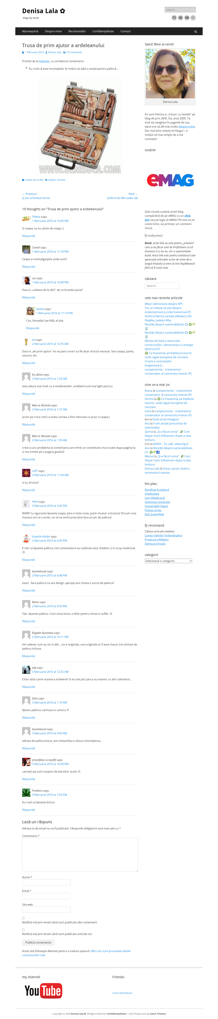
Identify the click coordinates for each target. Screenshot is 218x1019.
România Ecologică (157, 490)
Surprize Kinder (41, 536)
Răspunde (28, 236)
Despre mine (53, 31)
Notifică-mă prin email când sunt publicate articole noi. (57, 934)
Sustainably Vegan (156, 506)
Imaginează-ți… (154, 365)
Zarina (149, 431)
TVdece (36, 217)
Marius (149, 456)
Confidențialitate (103, 31)
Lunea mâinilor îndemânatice (163, 535)
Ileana (148, 391)
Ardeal (52, 179)
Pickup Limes (153, 510)
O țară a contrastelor (158, 361)
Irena (148, 411)
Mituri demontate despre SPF (163, 304)
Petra (35, 502)
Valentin (44, 61)
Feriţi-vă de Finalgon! (165, 419)
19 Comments (74, 52)
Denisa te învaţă (155, 544)
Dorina (149, 399)
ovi (33, 340)
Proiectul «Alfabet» (157, 539)
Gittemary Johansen (157, 502)
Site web (27, 904)
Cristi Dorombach (122, 993)
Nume (27, 877)
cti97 (35, 471)
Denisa (40, 309)
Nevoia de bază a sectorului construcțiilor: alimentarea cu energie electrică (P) (169, 345)
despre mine (187, 126)
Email (26, 891)
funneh (61, 179)
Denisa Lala (54, 52)
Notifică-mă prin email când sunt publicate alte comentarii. (59, 922)
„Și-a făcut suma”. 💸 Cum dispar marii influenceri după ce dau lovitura (168, 436)
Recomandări (77, 31)
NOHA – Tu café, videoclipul (170, 444)
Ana (147, 423)
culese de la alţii (34, 179)
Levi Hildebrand (155, 498)
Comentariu (31, 836)
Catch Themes (158, 1013)
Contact (126, 31)
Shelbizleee (152, 494)
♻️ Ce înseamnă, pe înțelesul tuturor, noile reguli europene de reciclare (169, 403)
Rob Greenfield (154, 514)
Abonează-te (30, 31)
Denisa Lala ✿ (43, 11)
